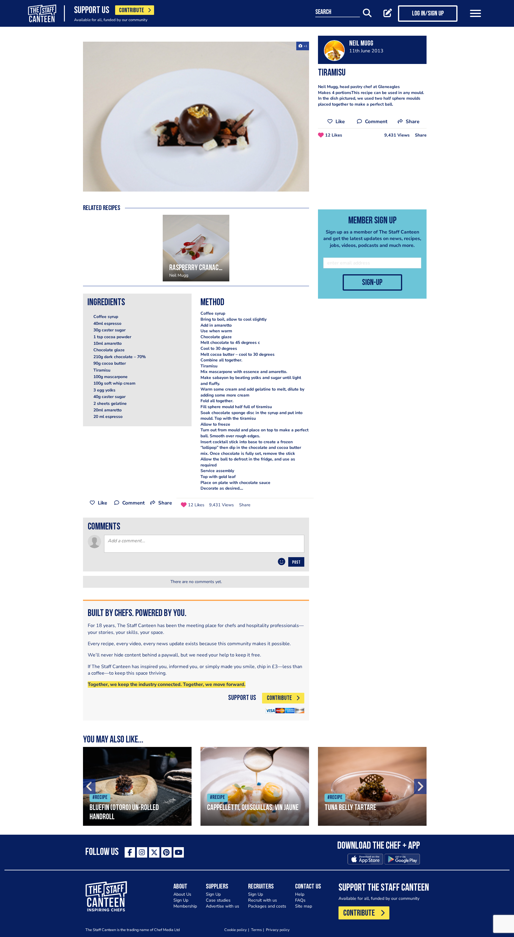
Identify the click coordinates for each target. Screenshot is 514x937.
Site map (303, 906)
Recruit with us (262, 900)
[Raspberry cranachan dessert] (196, 248)
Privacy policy (278, 929)
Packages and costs (267, 906)
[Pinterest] (166, 852)
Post (296, 562)
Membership (185, 906)
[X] (154, 852)
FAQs (300, 900)
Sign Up (180, 900)
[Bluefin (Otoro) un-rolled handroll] (137, 786)
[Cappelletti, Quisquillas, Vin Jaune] (254, 786)
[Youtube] (178, 852)
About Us (182, 894)
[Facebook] (130, 852)
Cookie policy (235, 929)
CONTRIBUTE (131, 10)
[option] (196, 117)
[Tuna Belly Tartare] (372, 786)
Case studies (218, 900)
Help (299, 894)
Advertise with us (222, 906)
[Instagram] (142, 852)
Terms (256, 929)
